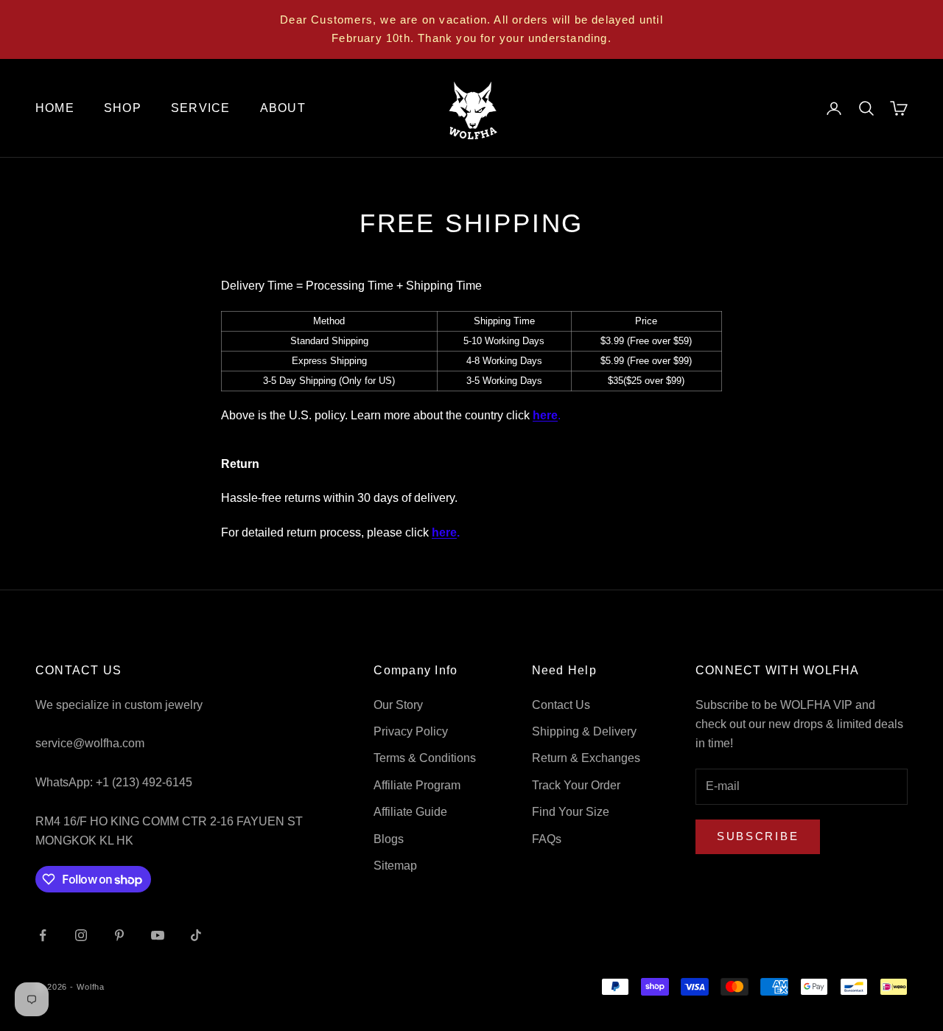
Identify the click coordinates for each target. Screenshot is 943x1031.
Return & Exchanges (586, 758)
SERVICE (201, 108)
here (545, 415)
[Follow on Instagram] (81, 935)
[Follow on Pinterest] (119, 935)
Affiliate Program (417, 785)
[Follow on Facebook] (42, 935)
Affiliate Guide (410, 811)
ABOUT (283, 108)
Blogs (389, 839)
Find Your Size (570, 811)
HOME (54, 108)
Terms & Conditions (425, 758)
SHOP (122, 108)
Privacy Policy (411, 731)
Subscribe (758, 836)
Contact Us (561, 705)
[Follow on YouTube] (157, 935)
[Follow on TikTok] (196, 935)
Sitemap (395, 865)
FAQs (546, 839)
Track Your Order (576, 785)
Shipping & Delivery (584, 731)
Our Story (398, 705)
